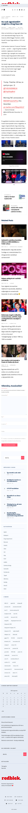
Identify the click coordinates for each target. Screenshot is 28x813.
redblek (8, 16)
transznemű (8, 669)
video (15, 673)
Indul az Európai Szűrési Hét (9, 197)
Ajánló (12, 283)
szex (6, 659)
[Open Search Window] (2, 10)
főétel (15, 634)
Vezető (5, 585)
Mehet (22, 457)
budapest (7, 614)
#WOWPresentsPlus (10, 101)
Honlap (2, 431)
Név (2, 417)
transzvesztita (18, 669)
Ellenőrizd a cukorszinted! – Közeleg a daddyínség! (12, 740)
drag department (16, 620)
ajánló (13, 603)
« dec (2, 711)
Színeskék (13, 365)
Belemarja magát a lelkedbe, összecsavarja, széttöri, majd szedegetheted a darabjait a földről (11, 317)
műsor (13, 645)
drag (6, 620)
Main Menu (5, 5)
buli (15, 614)
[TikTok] (24, 10)
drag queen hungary (9, 627)
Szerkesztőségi (7, 565)
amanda (7, 607)
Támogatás (4, 766)
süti (14, 662)
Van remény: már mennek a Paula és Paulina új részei (10, 361)
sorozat (15, 655)
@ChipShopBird (9, 91)
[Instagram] (17, 10)
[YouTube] (19, 10)
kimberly (7, 641)
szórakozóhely (15, 659)
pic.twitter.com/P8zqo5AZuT (13, 107)
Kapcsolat (3, 768)
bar (5, 610)
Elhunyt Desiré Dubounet (7, 722)
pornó (6, 652)
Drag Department (8, 539)
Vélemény (20, 246)
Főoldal (3, 27)
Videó (6, 18)
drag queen (7, 624)
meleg (6, 645)
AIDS (6, 603)
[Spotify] (22, 10)
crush (6, 617)
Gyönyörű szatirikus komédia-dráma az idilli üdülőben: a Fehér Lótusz (11, 242)
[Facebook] (15, 10)
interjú (19, 638)
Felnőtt (5, 545)
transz (15, 666)
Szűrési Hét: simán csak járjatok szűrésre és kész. (17, 208)
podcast (15, 648)
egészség (16, 631)
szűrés (7, 662)
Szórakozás (13, 246)
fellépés (7, 634)
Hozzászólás (4, 395)
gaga (6, 638)
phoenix (7, 648)
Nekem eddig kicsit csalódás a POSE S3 (11, 279)
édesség (14, 676)
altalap (19, 603)
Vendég (5, 582)
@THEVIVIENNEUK (10, 88)
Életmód (6, 542)
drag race (7, 631)
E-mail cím (4, 424)
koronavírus (16, 641)
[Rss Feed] (12, 10)
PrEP (5, 559)
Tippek (5, 575)
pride (20, 652)
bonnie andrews (14, 610)
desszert (14, 617)
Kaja (5, 555)
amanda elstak (17, 607)
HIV (15, 323)
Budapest (6, 535)
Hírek (2, 18)
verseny (7, 673)
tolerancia (7, 666)
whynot (6, 676)
